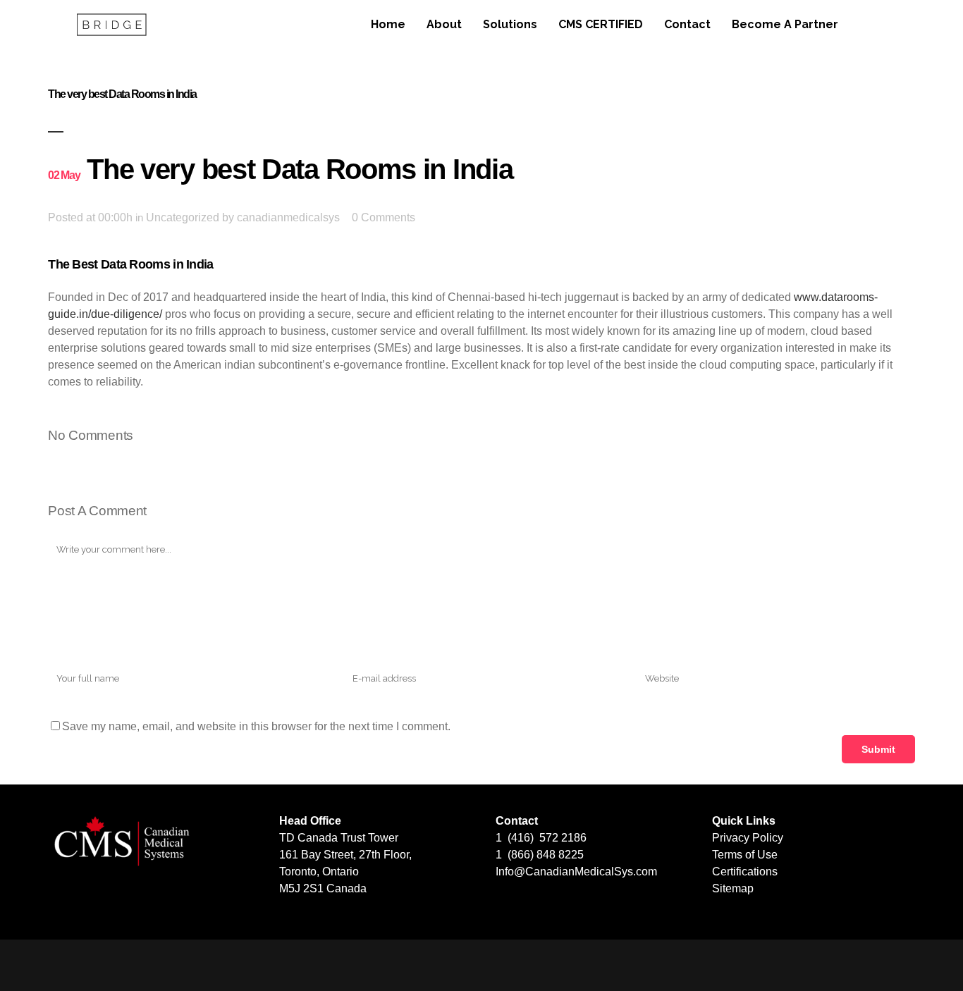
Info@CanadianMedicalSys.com (576, 872)
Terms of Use (745, 855)
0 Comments (383, 217)
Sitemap (733, 888)
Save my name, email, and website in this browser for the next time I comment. (256, 726)
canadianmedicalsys (288, 217)
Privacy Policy (747, 838)
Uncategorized (182, 217)
